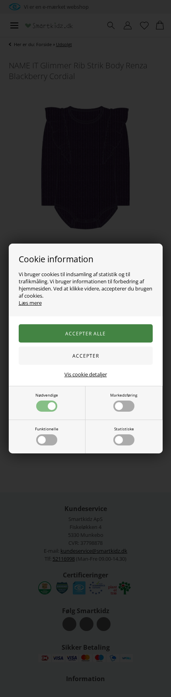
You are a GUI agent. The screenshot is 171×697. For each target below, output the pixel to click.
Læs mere (30, 302)
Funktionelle (46, 429)
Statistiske (124, 429)
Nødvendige (46, 395)
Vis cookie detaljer (85, 374)
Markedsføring (123, 395)
